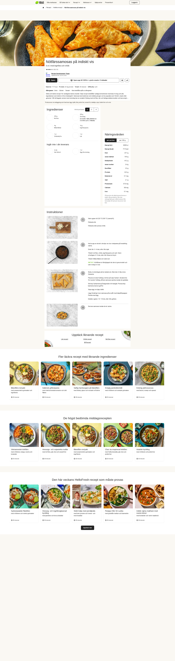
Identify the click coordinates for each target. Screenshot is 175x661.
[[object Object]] (122, 80)
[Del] (127, 80)
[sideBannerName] (116, 116)
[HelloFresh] (39, 2)
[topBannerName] (87, 15)
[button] (72, 109)
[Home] (43, 7)
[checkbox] (46, 69)
